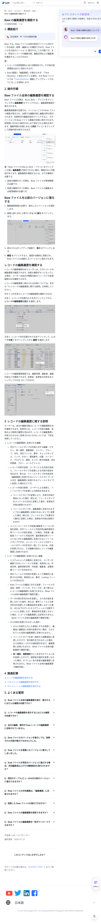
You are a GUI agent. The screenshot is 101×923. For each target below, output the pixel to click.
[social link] (10, 893)
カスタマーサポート (37, 866)
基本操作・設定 (30, 11)
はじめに (18, 11)
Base (10, 11)
